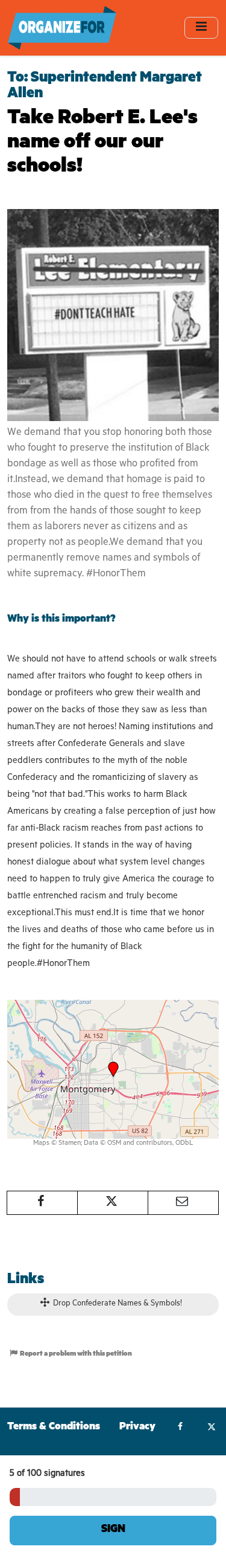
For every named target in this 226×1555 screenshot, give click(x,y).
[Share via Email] (183, 1203)
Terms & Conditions (53, 1428)
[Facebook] (180, 1428)
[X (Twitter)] (211, 1428)
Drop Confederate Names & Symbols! (116, 1304)
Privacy (137, 1428)
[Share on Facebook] (42, 1203)
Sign (113, 1530)
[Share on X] (112, 1203)
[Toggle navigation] (201, 27)
